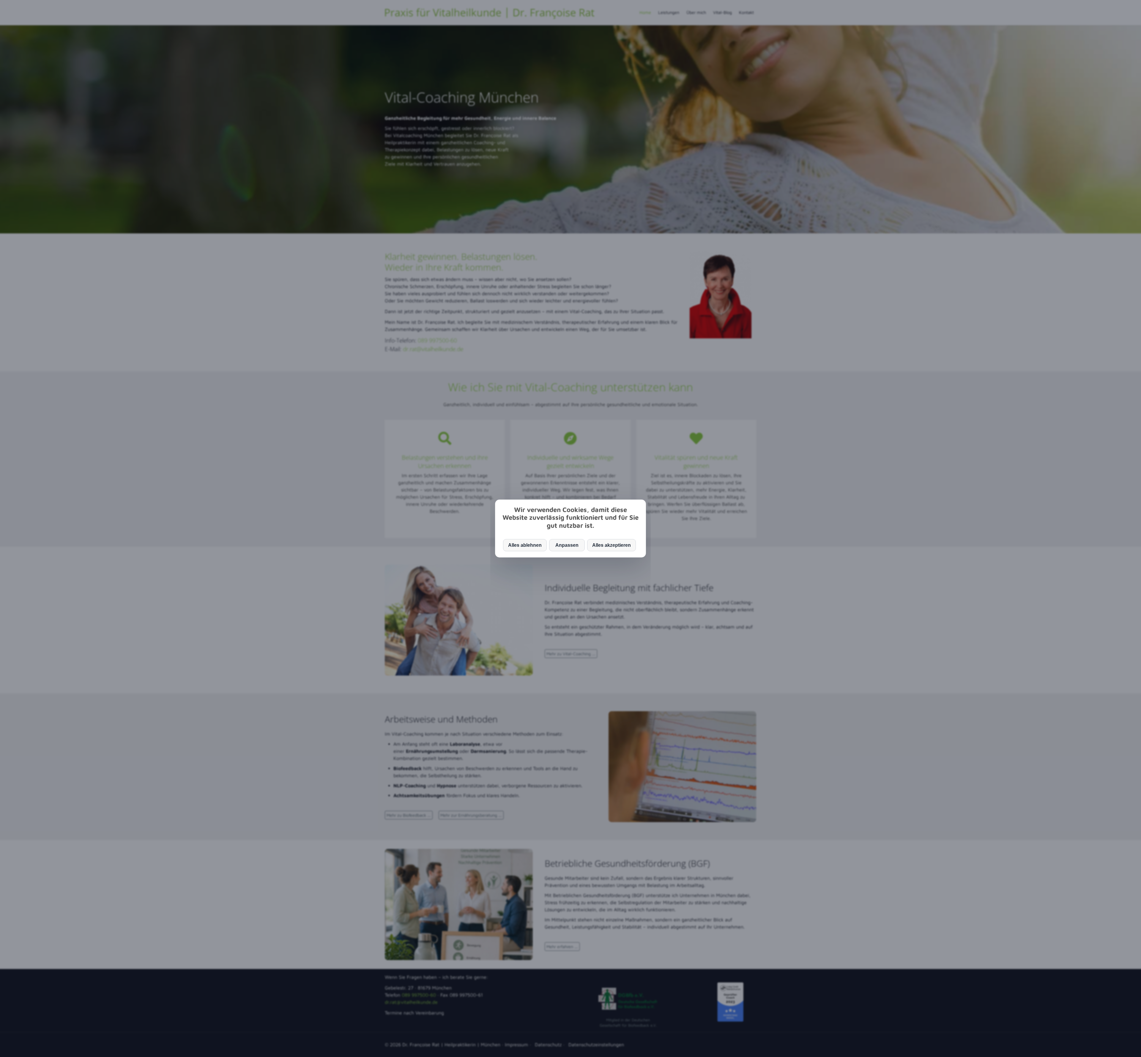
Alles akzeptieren (611, 545)
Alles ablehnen (525, 545)
